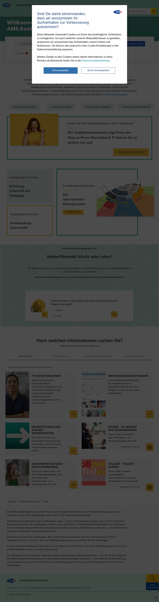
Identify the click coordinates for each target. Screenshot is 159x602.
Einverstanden (61, 70)
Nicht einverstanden (98, 70)
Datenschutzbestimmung (95, 60)
